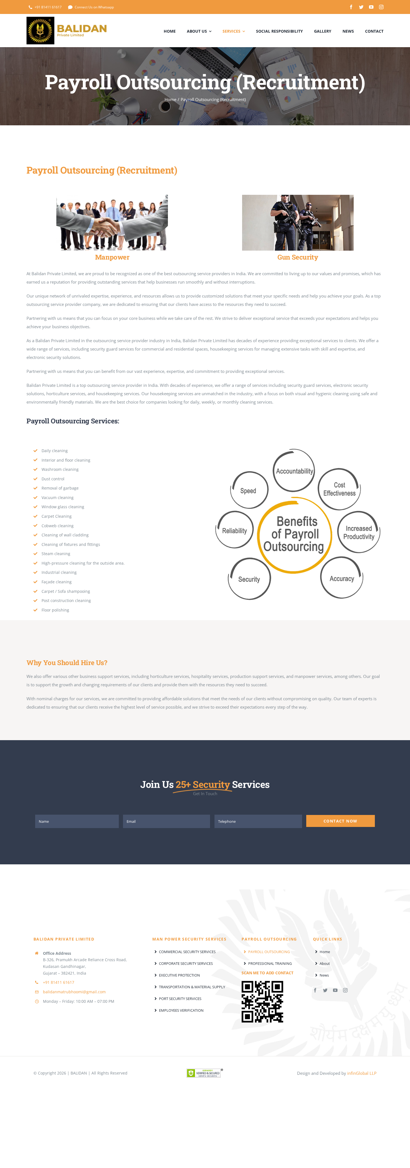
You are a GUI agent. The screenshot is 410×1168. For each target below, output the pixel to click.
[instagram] (381, 7)
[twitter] (361, 7)
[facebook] (351, 7)
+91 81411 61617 (58, 982)
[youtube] (371, 7)
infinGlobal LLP (362, 1073)
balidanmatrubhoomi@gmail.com (74, 991)
